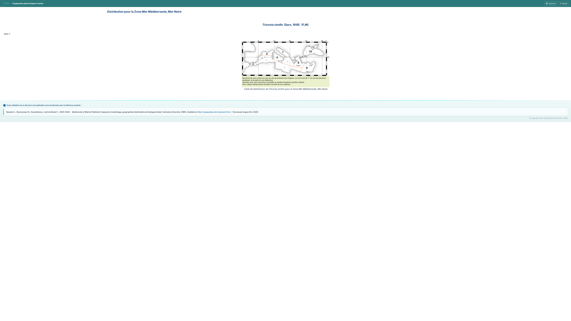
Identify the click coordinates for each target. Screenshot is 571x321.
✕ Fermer (563, 3)
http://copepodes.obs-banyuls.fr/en (213, 112)
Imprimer (552, 3)
